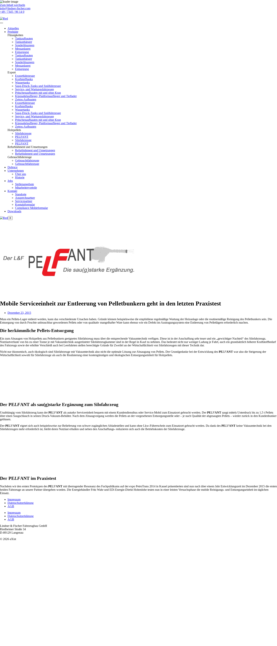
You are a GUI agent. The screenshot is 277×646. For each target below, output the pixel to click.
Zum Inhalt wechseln (12, 5)
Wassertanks (22, 82)
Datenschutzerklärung (21, 502)
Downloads (14, 211)
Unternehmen (16, 170)
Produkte (13, 31)
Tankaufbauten (24, 38)
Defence (13, 167)
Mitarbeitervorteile (26, 187)
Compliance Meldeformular (31, 207)
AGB (11, 506)
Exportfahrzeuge (25, 75)
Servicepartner (23, 201)
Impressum (14, 499)
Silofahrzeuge (23, 133)
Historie (19, 177)
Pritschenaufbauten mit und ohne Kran (38, 92)
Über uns (20, 174)
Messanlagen (23, 48)
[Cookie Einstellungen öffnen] (28, 644)
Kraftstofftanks (24, 79)
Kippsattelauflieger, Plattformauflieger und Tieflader (46, 96)
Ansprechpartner (25, 197)
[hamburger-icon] (1, 23)
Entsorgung (22, 52)
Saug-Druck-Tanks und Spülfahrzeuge (38, 86)
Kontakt (12, 191)
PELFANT (21, 136)
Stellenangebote (24, 184)
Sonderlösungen (24, 45)
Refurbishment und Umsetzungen (35, 150)
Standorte (20, 194)
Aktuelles (13, 28)
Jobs (10, 180)
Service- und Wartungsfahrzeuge (34, 89)
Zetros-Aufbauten (25, 99)
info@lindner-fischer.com (15, 8)
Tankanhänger (23, 41)
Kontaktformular (25, 204)
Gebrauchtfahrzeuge (27, 160)
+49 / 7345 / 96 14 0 (12, 11)
